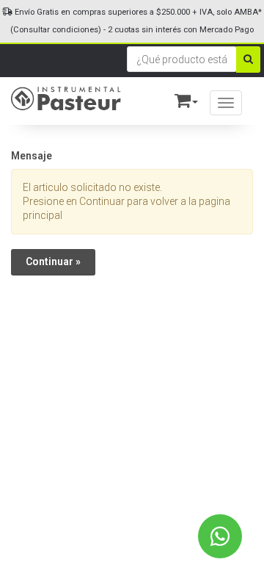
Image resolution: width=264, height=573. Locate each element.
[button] (179, 98)
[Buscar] (248, 59)
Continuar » (53, 261)
